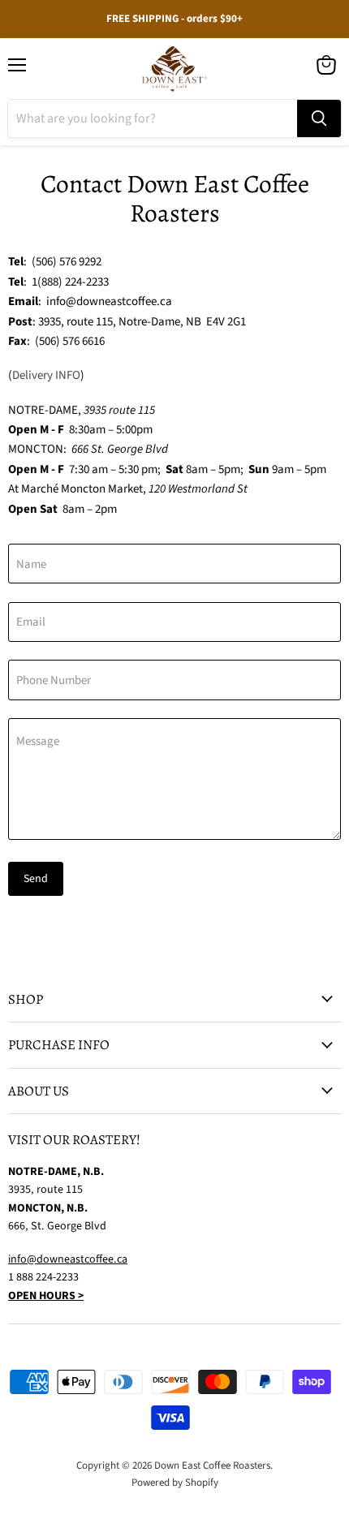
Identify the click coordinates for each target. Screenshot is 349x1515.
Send (36, 879)
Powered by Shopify (174, 1482)
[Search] (319, 118)
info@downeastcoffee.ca (67, 1259)
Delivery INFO (46, 375)
